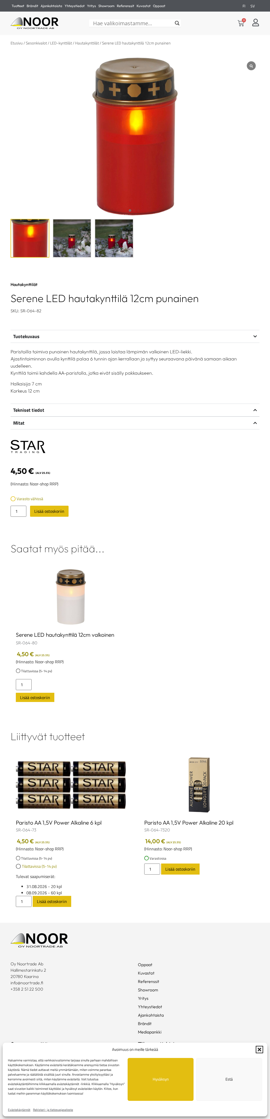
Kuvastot (144, 6)
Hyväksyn (161, 1079)
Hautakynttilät (87, 43)
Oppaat (159, 6)
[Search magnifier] (177, 23)
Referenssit (125, 6)
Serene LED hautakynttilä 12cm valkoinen (65, 634)
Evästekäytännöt (19, 1109)
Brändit (32, 6)
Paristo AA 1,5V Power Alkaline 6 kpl (59, 822)
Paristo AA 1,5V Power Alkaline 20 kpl (188, 822)
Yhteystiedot (75, 6)
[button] (259, 1049)
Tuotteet (18, 6)
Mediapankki (149, 1032)
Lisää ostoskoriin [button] (35, 697)
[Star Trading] (28, 447)
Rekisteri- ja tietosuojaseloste (53, 1109)
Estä (229, 1079)
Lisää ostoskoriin (49, 511)
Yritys (91, 6)
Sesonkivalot (36, 43)
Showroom (106, 6)
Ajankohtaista (51, 6)
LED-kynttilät (61, 43)
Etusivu (17, 43)
